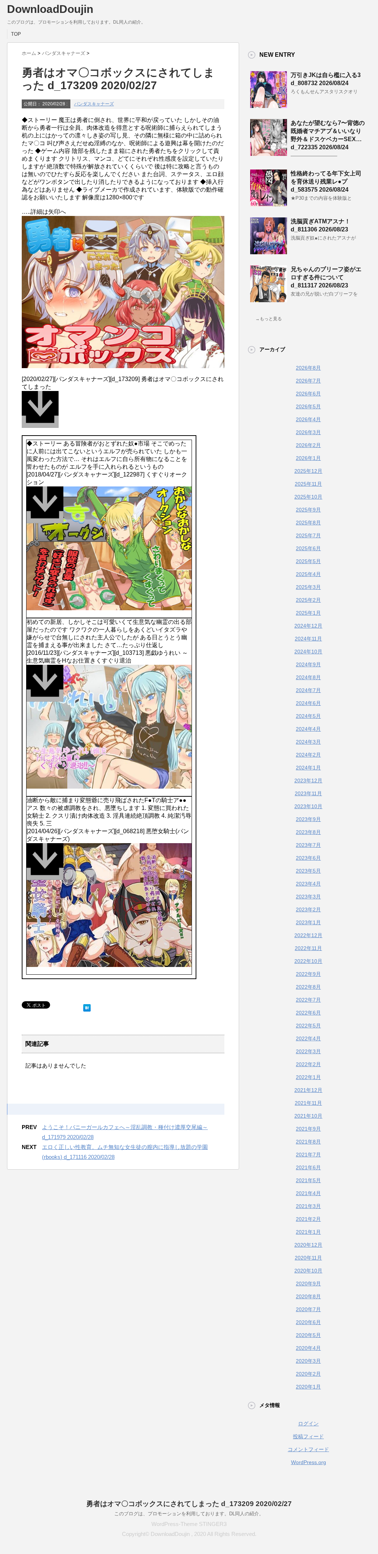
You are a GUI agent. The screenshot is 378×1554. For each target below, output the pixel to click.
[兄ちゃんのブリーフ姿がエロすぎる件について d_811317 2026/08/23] (268, 299)
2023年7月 (308, 845)
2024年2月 (308, 755)
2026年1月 (308, 458)
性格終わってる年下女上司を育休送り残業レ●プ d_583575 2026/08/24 (326, 181)
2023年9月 (308, 819)
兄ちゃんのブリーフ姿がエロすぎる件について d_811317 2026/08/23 (326, 277)
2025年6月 (308, 548)
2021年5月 (308, 1180)
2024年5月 (308, 716)
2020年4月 (308, 1348)
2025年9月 (308, 510)
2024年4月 (308, 729)
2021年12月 (308, 1090)
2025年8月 (308, 522)
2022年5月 (308, 1026)
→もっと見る (268, 318)
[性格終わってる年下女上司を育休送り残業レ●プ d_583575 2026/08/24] (268, 203)
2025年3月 (308, 587)
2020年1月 (308, 1387)
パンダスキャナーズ (94, 103)
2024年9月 (308, 664)
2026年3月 (308, 432)
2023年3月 (308, 897)
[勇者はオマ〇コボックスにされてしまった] (123, 413)
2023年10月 (308, 806)
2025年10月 (308, 497)
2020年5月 (308, 1335)
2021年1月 (308, 1232)
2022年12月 (308, 935)
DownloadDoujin (50, 9)
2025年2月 (308, 600)
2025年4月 (308, 574)
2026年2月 (308, 445)
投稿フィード (308, 1436)
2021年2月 (308, 1219)
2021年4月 (308, 1193)
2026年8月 (308, 368)
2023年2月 (308, 909)
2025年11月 (308, 484)
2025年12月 (308, 471)
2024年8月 (308, 677)
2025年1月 (308, 613)
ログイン (308, 1423)
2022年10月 (308, 961)
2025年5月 (308, 561)
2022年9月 (308, 974)
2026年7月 (308, 381)
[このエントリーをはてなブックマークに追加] (87, 1006)
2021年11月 (308, 1103)
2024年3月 (308, 742)
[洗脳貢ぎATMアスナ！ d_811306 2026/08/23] (268, 251)
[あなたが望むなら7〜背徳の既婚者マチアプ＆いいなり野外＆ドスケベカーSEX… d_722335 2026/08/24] (268, 153)
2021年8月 (308, 1142)
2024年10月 (308, 651)
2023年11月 (308, 793)
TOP (16, 34)
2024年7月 (308, 690)
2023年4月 (308, 884)
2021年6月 (308, 1167)
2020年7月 (308, 1309)
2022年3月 (308, 1051)
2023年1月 (308, 922)
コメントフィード (308, 1449)
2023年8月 (308, 832)
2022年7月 (308, 1000)
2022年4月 (308, 1038)
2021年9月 (308, 1129)
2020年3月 (308, 1361)
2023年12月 (308, 780)
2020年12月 (308, 1245)
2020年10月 (308, 1271)
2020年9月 (308, 1283)
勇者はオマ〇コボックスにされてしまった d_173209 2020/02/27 (189, 1504)
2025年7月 (308, 535)
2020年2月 (308, 1374)
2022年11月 (308, 948)
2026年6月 (308, 394)
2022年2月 (308, 1064)
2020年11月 (308, 1258)
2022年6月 (308, 1013)
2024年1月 (308, 768)
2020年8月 (308, 1296)
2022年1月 (308, 1077)
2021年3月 (308, 1206)
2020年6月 (308, 1322)
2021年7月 (308, 1154)
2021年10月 (308, 1116)
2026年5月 (308, 406)
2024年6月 (308, 703)
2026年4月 (308, 419)
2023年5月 (308, 871)
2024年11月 (308, 639)
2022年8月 (308, 987)
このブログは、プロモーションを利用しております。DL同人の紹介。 (189, 1513)
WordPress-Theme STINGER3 (189, 1524)
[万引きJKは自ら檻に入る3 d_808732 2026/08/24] (268, 105)
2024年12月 (308, 626)
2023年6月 (308, 858)
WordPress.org (308, 1462)
